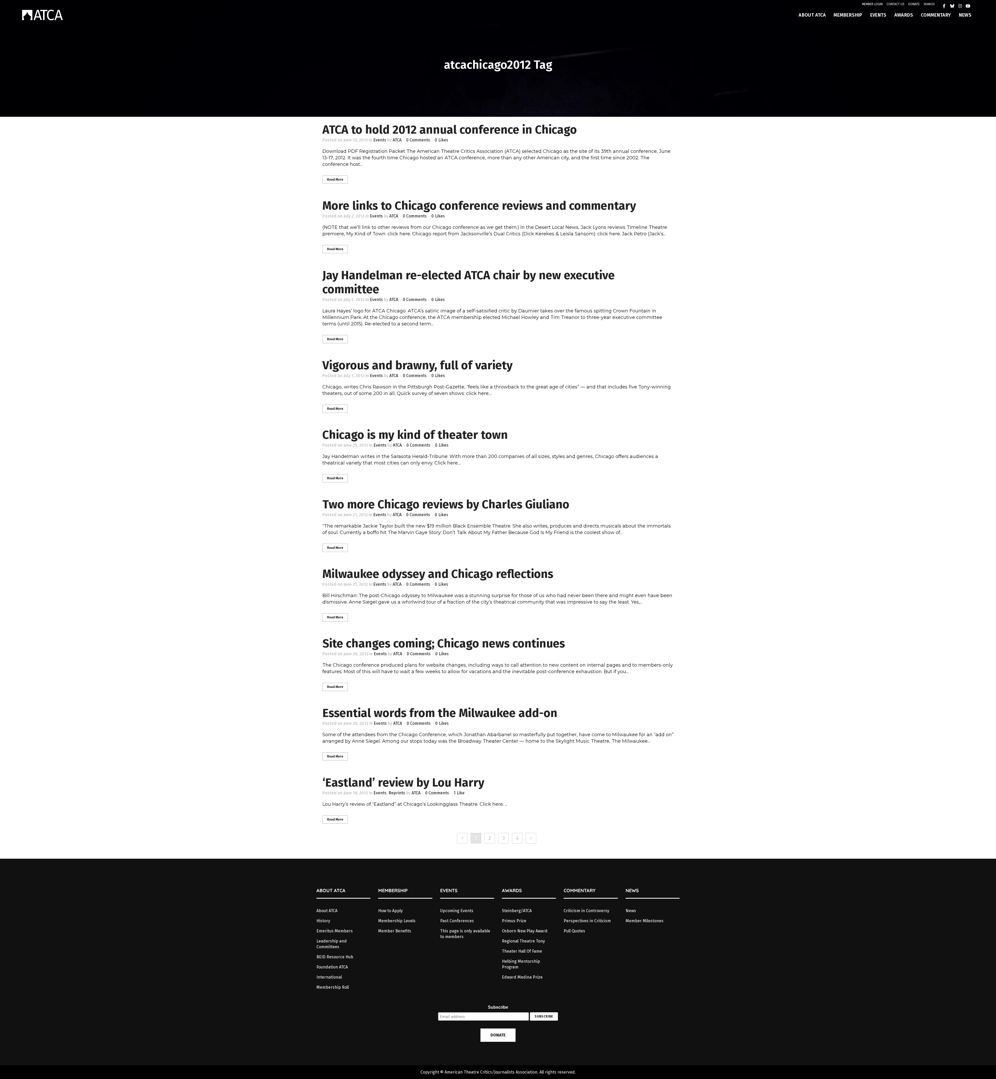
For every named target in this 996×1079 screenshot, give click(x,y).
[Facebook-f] (944, 6)
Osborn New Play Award (525, 930)
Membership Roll (332, 987)
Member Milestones (644, 920)
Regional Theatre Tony (523, 941)
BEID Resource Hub (334, 956)
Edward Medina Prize (522, 977)
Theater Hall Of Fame (522, 951)
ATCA (397, 140)
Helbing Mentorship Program (521, 964)
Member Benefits (394, 930)
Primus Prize (514, 920)
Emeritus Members (334, 930)
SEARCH (929, 4)
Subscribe (498, 1007)
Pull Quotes (574, 930)
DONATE (914, 4)
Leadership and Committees (331, 944)
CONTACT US (895, 4)
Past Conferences (457, 920)
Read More (335, 179)
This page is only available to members (465, 933)
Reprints (397, 792)
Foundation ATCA (332, 967)
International (329, 977)
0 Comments (418, 140)
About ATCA (326, 910)
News (631, 910)
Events (379, 140)
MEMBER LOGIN (872, 4)
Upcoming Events (456, 910)
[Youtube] (968, 6)
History (323, 920)
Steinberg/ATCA (517, 910)
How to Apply (390, 910)
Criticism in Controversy (586, 910)
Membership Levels (397, 920)
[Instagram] (960, 6)
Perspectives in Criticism (587, 920)
